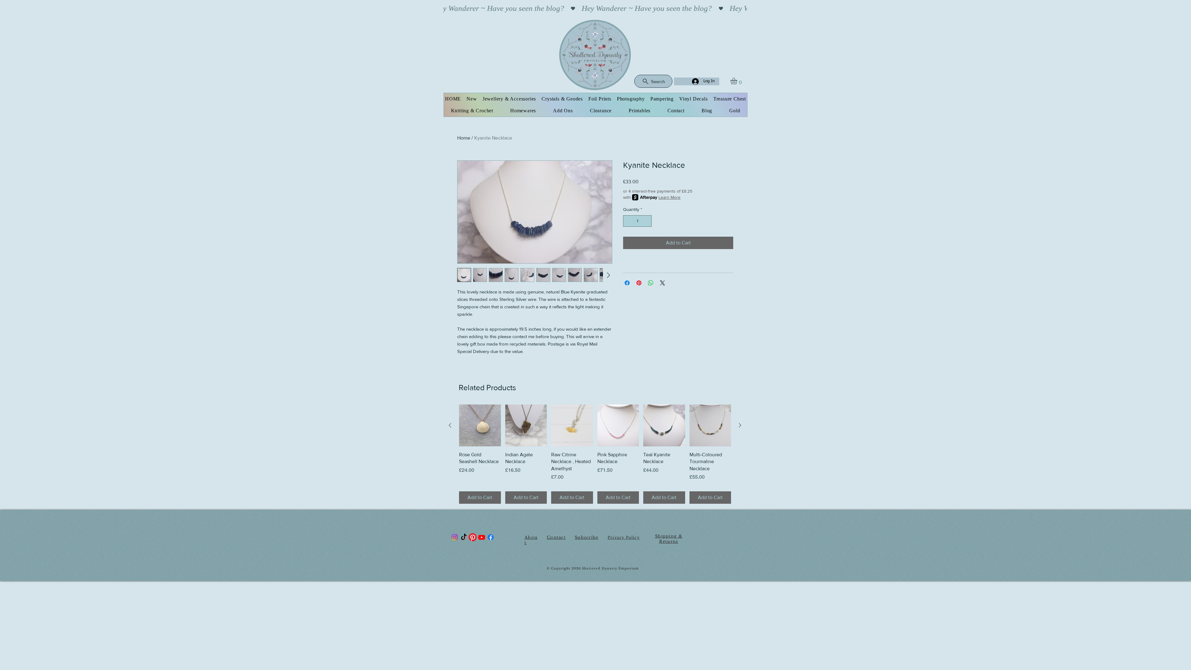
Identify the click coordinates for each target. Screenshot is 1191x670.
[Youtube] (482, 537)
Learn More (669, 197)
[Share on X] (662, 283)
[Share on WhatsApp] (650, 283)
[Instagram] (455, 537)
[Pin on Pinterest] (639, 283)
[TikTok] (464, 537)
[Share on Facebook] (627, 283)
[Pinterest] (473, 537)
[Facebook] (491, 537)
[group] (595, 454)
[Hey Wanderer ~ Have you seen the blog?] (595, 8)
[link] (737, 81)
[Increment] (647, 221)
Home (463, 138)
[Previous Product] (450, 425)
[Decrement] (628, 221)
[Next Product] (740, 425)
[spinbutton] (637, 221)
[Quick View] (480, 425)
